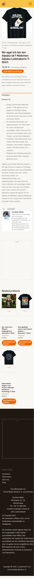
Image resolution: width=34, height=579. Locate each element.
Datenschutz (6, 477)
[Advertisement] (17, 261)
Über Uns (5, 480)
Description (6, 95)
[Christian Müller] (6, 214)
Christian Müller (18, 212)
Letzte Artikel (11, 209)
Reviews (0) (6, 99)
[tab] (17, 95)
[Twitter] (8, 218)
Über (4, 209)
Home (4, 43)
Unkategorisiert (12, 43)
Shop (4, 482)
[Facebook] (5, 218)
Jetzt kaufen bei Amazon (13, 71)
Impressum (6, 474)
